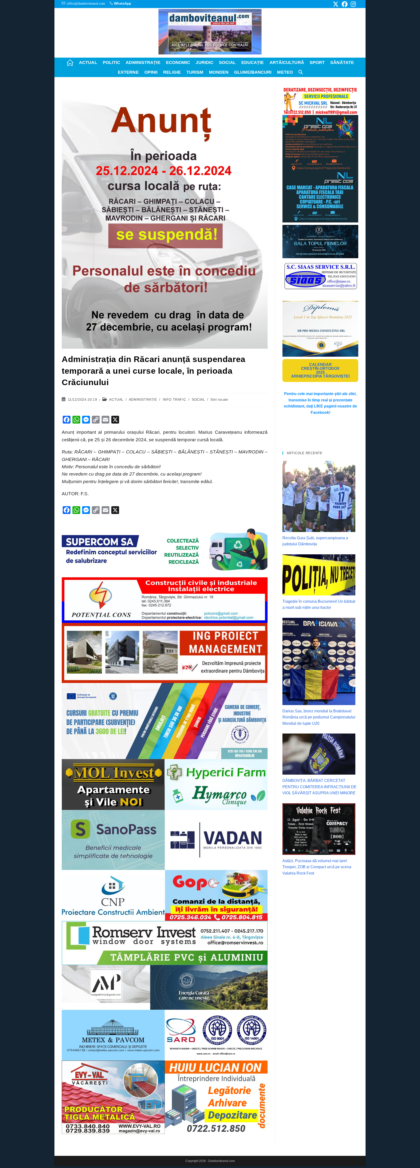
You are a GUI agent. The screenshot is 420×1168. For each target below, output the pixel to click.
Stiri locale (219, 399)
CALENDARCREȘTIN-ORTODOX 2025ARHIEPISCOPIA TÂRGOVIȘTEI (320, 370)
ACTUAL (116, 399)
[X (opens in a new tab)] (335, 4)
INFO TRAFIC (174, 399)
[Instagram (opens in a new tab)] (352, 4)
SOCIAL (198, 399)
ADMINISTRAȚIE (143, 399)
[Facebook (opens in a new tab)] (344, 4)
